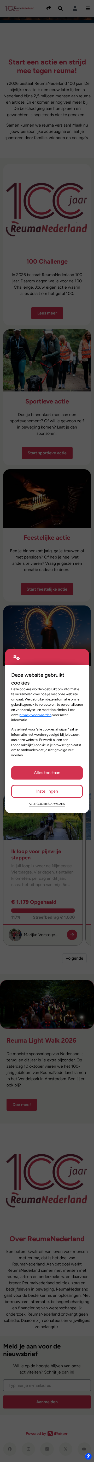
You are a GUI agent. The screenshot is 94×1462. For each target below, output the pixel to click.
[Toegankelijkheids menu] (88, 1456)
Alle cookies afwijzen (47, 804)
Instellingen (47, 791)
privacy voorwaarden (35, 715)
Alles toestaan (47, 772)
